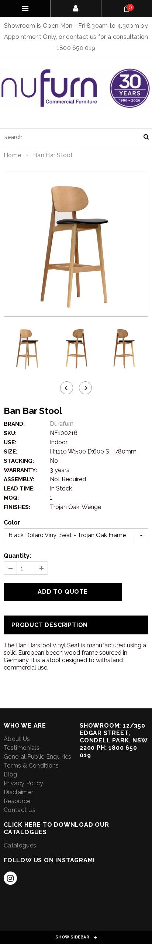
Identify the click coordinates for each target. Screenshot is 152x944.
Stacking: (19, 461)
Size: (10, 451)
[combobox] (76, 137)
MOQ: (11, 498)
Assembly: (19, 479)
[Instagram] (10, 878)
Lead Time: (19, 488)
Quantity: (17, 555)
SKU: (10, 433)
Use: (10, 442)
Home (12, 155)
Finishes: (17, 507)
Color (12, 522)
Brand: (14, 424)
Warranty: (20, 470)
